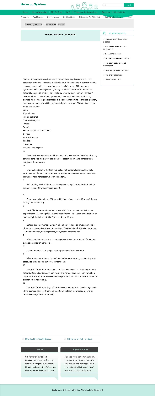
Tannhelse (106, 12)
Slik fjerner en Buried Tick (36, 357)
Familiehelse (38, 17)
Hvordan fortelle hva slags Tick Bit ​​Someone (84, 364)
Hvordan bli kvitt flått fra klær (78, 370)
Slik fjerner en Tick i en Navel (79, 339)
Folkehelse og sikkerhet (89, 17)
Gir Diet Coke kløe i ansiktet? (117, 58)
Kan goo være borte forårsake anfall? (81, 357)
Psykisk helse (69, 17)
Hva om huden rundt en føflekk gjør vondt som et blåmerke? (51, 367)
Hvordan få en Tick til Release (38, 339)
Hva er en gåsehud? (113, 75)
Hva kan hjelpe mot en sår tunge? (39, 360)
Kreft (68, 12)
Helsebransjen (53, 17)
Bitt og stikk (56, 12)
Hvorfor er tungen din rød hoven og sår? (42, 364)
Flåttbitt (61, 24)
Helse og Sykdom (34, 24)
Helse (129, 17)
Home (25, 12)
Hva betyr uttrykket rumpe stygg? (79, 367)
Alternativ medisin (39, 12)
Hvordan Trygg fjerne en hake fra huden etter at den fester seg (92, 360)
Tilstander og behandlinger (86, 12)
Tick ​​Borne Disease (113, 54)
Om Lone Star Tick (113, 79)
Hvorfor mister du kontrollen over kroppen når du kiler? (49, 370)
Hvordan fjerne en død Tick (116, 70)
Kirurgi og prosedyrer (113, 17)
